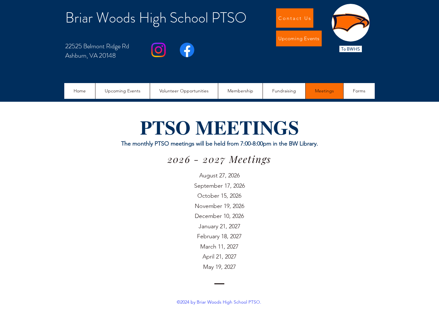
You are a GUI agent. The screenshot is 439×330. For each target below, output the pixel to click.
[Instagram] (158, 50)
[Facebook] (187, 50)
